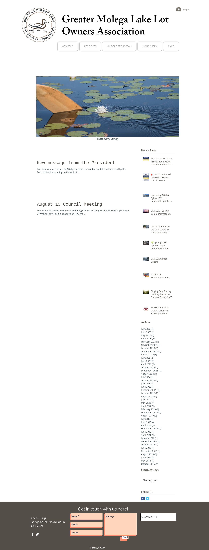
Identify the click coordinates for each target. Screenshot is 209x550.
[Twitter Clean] (37, 534)
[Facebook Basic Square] (143, 498)
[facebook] (33, 534)
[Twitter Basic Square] (147, 498)
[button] (68, 46)
